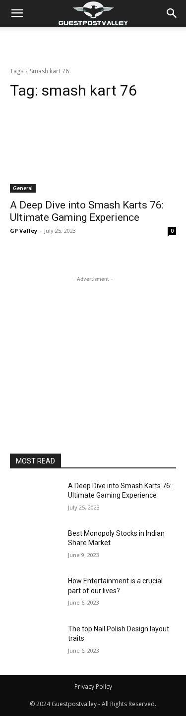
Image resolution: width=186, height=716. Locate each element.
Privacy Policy (93, 686)
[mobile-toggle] (17, 13)
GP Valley (23, 230)
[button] (172, 13)
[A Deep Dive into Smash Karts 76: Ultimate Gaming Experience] (93, 151)
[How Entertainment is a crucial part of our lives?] (35, 593)
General (23, 188)
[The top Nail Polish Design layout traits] (35, 641)
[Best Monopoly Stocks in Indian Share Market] (35, 546)
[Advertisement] (93, 44)
